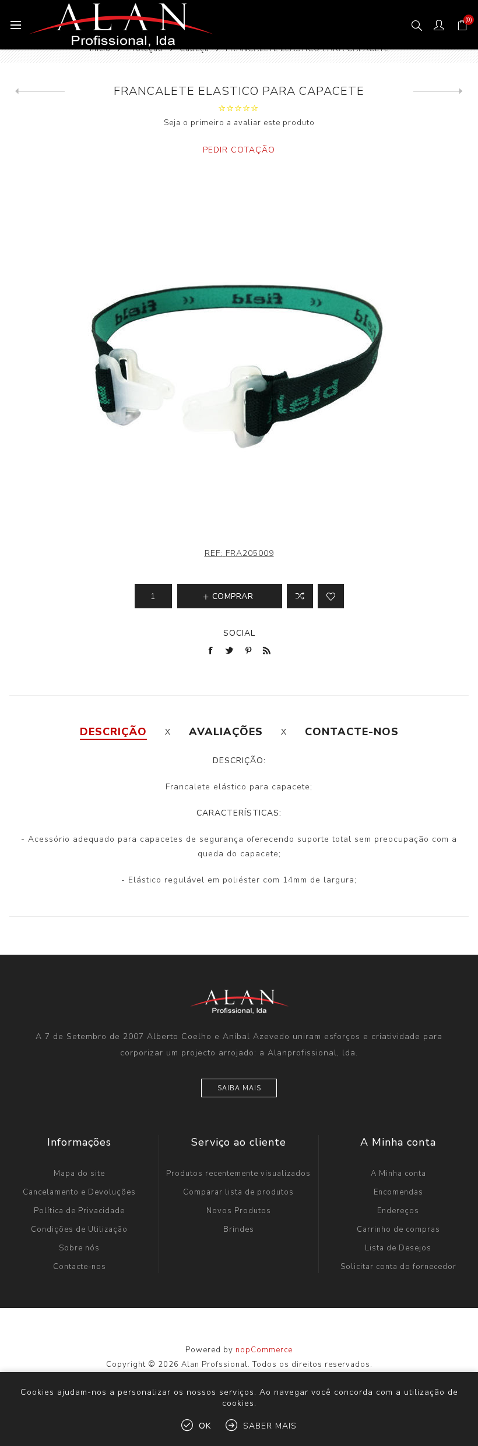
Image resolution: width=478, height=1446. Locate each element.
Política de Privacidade (79, 1211)
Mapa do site (79, 1173)
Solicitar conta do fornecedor (398, 1266)
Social (239, 633)
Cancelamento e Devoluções (79, 1192)
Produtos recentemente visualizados (238, 1173)
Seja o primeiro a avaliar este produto (239, 123)
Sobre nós (79, 1248)
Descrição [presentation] (113, 732)
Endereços (398, 1211)
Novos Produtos (238, 1211)
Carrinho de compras (398, 1229)
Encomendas (398, 1192)
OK (205, 1425)
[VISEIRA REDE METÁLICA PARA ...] (438, 91)
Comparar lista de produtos (238, 1192)
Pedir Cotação (239, 149)
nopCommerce (264, 1350)
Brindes (238, 1229)
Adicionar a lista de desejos (331, 596)
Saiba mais (239, 1088)
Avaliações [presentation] (226, 732)
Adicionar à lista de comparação (300, 596)
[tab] (113, 732)
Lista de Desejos (398, 1248)
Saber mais (270, 1425)
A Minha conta (398, 1173)
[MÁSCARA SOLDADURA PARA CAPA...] (40, 91)
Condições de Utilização (79, 1229)
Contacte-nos (79, 1266)
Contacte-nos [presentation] (352, 732)
